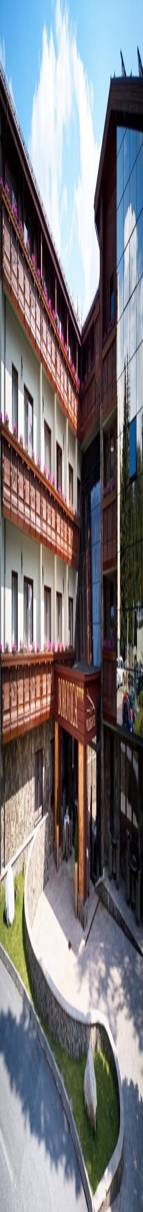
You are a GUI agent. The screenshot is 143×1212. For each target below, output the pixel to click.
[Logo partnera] (71, 858)
